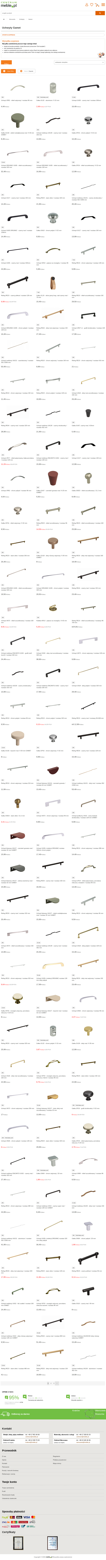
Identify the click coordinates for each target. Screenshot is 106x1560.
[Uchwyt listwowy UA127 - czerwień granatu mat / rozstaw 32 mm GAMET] (17, 836)
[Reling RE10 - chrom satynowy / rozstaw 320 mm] (17, 966)
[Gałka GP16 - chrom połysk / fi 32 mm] (88, 120)
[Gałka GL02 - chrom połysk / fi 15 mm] (53, 1031)
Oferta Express (8, 35)
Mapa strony (57, 1463)
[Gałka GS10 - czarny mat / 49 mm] (88, 1291)
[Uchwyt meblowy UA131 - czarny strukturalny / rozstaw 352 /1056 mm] (88, 185)
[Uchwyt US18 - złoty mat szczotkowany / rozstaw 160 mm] (17, 1063)
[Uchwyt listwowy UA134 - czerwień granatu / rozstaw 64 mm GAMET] (53, 771)
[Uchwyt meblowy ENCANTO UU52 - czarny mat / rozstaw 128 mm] (53, 446)
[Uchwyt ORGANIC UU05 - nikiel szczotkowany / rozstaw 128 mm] (53, 152)
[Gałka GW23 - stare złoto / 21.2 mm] (17, 803)
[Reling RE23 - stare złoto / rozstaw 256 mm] (17, 543)
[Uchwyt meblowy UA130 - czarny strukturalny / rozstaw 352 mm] (53, 413)
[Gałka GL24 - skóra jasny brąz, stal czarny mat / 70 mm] (53, 283)
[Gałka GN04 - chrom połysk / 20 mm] (88, 1226)
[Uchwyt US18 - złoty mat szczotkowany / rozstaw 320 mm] (53, 641)
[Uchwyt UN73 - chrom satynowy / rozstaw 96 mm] (53, 803)
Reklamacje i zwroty (8, 1474)
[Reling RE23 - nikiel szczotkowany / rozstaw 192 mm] (88, 283)
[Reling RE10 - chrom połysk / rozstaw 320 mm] (53, 706)
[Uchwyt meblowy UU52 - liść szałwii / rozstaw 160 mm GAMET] (17, 1291)
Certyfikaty (8, 1532)
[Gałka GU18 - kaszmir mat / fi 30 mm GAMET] (17, 738)
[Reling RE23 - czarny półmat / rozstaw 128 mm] (17, 282)
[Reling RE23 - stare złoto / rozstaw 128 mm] (53, 1259)
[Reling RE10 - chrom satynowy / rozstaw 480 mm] (17, 1193)
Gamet (28, 71)
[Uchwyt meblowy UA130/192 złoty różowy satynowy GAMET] (88, 1324)
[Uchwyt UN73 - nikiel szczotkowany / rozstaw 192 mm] (17, 933)
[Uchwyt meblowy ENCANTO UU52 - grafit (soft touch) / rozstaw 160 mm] (17, 641)
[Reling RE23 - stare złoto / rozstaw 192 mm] (88, 1063)
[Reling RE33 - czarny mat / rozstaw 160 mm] (53, 866)
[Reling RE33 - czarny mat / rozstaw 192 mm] (17, 899)
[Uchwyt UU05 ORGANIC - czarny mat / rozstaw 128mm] (17, 217)
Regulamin (56, 1456)
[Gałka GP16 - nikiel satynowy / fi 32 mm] (17, 511)
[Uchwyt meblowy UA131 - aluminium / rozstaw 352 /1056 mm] (17, 1226)
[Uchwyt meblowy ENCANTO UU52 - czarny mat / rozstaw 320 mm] (17, 1161)
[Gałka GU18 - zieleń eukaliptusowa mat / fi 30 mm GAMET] (17, 120)
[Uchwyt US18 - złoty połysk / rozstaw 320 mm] (88, 671)
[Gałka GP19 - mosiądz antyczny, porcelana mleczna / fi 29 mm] (17, 998)
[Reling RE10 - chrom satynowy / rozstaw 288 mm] (88, 836)
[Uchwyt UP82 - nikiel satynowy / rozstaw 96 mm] (17, 88)
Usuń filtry (10, 71)
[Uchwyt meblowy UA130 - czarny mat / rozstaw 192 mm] (53, 120)
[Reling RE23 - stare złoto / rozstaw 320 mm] (53, 1128)
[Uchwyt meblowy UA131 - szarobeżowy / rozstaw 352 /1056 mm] (17, 345)
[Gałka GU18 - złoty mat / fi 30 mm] (88, 1031)
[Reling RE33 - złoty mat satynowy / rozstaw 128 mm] (53, 1353)
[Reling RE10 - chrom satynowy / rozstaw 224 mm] (17, 768)
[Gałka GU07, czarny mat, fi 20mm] (88, 413)
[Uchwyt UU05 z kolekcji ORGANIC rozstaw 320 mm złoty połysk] (53, 1225)
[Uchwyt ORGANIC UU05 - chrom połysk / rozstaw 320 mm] (53, 575)
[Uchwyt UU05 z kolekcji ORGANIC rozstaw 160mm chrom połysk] (53, 835)
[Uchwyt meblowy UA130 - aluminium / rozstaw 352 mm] (88, 1356)
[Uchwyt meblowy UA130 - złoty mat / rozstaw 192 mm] (88, 1193)
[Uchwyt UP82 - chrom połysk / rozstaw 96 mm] (17, 478)
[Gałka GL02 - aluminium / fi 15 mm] (53, 88)
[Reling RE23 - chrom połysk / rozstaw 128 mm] (53, 381)
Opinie (4, 1460)
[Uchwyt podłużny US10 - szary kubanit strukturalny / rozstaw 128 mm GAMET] (88, 803)
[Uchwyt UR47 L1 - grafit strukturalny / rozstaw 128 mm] (88, 316)
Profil (3, 1491)
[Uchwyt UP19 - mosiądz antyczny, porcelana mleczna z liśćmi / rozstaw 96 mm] (53, 1063)
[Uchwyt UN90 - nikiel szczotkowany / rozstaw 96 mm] (88, 1160)
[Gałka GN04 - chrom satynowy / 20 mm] (53, 1161)
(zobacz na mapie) (8, 1442)
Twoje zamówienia (8, 1488)
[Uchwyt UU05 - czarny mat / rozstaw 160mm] (88, 87)
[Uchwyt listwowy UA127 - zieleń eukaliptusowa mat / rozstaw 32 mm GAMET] (53, 901)
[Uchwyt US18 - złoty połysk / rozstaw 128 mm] (88, 933)
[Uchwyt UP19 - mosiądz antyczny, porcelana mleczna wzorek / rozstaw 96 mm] (53, 1291)
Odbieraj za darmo (20, 1414)
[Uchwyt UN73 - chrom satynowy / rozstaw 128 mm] (88, 640)
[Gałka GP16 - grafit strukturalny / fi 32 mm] (88, 1096)
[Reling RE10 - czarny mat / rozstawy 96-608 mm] (88, 706)
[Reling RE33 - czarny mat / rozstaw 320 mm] (17, 1029)
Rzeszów (99, 1414)
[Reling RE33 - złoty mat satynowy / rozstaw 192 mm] (88, 963)
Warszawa (100, 1410)
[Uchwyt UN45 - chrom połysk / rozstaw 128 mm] (17, 1128)
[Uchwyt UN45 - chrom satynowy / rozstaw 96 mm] (88, 998)
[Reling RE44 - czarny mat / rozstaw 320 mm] (17, 411)
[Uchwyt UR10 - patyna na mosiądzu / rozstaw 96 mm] (53, 250)
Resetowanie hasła (8, 1495)
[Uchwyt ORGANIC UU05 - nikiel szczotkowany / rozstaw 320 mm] (17, 152)
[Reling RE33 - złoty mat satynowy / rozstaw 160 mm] (88, 540)
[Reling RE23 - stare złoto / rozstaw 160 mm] (53, 185)
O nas (4, 1456)
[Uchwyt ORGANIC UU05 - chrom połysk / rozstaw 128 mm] (17, 315)
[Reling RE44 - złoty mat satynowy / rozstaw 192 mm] (53, 314)
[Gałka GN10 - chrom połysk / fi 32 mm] (53, 218)
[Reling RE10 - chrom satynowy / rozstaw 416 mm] (88, 348)
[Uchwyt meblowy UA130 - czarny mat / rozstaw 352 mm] (53, 933)
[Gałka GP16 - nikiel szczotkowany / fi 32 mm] (88, 153)
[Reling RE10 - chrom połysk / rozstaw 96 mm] (17, 706)
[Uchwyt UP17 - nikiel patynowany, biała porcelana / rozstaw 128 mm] (17, 446)
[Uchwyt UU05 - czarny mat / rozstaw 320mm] (17, 250)
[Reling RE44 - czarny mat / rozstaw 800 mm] (53, 1322)
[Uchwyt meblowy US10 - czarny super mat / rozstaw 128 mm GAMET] (53, 1193)
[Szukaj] (100, 13)
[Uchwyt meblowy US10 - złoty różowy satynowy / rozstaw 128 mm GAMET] (17, 1324)
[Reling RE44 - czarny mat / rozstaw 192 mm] (88, 574)
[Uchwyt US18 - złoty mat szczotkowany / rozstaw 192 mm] (88, 381)
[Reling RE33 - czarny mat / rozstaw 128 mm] (88, 736)
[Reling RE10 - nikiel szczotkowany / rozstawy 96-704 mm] (88, 608)
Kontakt (7, 1428)
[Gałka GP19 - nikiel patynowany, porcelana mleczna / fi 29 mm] (88, 1128)
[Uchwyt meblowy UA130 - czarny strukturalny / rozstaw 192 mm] (17, 673)
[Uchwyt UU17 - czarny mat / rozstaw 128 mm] (88, 446)
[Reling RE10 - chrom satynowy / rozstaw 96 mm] (88, 901)
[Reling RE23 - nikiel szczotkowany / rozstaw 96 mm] (53, 511)
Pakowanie (5, 1467)
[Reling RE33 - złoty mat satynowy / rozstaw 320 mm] (17, 1256)
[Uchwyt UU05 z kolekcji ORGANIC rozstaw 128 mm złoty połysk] (53, 965)
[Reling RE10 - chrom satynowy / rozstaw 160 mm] (53, 348)
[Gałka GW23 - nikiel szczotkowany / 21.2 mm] (88, 478)
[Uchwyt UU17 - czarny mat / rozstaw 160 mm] (88, 218)
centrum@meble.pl (31, 1437)
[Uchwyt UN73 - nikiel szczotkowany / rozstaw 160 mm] (17, 608)
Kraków (76, 1410)
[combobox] (79, 62)
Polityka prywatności (59, 1460)
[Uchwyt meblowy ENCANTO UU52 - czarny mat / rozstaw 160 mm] (53, 673)
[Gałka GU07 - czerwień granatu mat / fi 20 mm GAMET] (53, 478)
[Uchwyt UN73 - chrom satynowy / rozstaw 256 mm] (17, 1095)
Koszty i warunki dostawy (10, 1470)
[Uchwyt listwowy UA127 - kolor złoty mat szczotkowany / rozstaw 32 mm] (53, 1096)
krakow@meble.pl (31, 1442)
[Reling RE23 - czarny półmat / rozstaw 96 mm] (88, 1259)
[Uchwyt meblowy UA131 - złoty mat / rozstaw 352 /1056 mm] (88, 771)
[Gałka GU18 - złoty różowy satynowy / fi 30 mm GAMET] (53, 543)
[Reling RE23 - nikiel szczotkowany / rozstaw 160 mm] (88, 511)
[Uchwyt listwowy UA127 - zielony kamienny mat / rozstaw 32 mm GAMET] (17, 868)
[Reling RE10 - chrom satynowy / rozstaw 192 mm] (17, 381)
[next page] (57, 1383)
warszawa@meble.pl (83, 1442)
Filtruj (6, 63)
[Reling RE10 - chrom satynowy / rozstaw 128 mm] (88, 250)
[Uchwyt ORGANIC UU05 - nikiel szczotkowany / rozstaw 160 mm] (17, 574)
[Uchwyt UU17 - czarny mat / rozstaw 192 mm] (17, 185)
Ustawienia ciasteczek (9, 1498)
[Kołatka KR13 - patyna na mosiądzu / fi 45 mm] (53, 608)
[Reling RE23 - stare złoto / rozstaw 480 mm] (17, 1356)
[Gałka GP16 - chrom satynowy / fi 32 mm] (53, 738)
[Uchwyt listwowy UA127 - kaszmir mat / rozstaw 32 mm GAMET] (53, 998)
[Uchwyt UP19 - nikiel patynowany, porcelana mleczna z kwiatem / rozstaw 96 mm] (88, 868)
